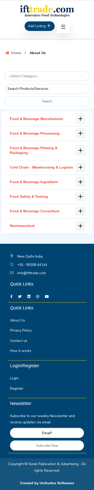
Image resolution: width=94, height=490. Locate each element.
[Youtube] (46, 296)
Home (15, 53)
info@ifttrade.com (31, 273)
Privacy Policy (21, 330)
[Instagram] (38, 296)
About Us (17, 320)
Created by (30, 483)
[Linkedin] (29, 296)
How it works (20, 350)
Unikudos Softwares (57, 483)
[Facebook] (11, 296)
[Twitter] (20, 296)
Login (14, 378)
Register (16, 388)
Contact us (18, 340)
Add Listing (37, 26)
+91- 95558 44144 (32, 264)
